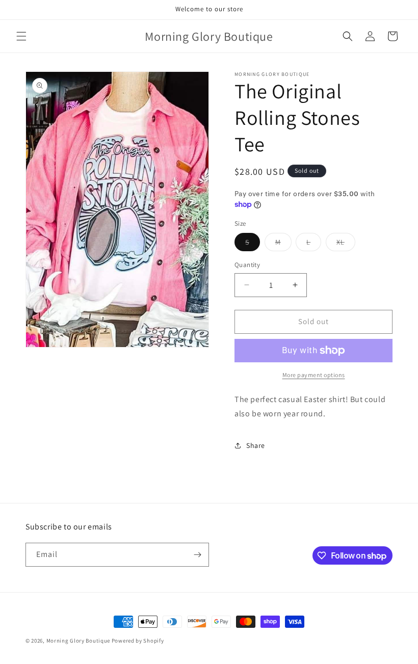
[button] (21, 36)
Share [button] (255, 445)
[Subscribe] (197, 555)
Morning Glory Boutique (79, 640)
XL (345, 244)
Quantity (247, 264)
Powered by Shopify (138, 640)
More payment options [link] (313, 375)
